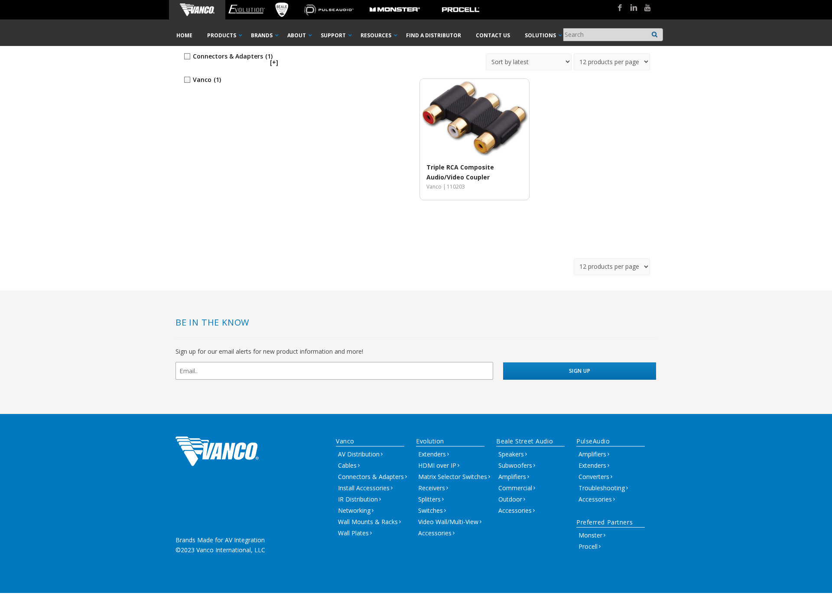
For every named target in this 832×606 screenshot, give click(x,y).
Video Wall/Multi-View (448, 522)
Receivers (431, 488)
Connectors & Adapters (371, 476)
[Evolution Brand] (246, 10)
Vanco (345, 441)
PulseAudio (593, 441)
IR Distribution (358, 499)
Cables (347, 465)
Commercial (515, 488)
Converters (593, 476)
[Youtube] (644, 8)
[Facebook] (617, 8)
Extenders (432, 454)
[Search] (655, 32)
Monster (590, 535)
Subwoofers (515, 465)
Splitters (429, 499)
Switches (430, 510)
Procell (588, 546)
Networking (354, 510)
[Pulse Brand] (329, 10)
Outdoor (510, 499)
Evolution (430, 441)
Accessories (435, 533)
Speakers (511, 454)
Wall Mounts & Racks (368, 522)
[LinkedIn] (630, 8)
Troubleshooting (601, 488)
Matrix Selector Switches (452, 476)
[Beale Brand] (281, 10)
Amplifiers (512, 476)
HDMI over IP (437, 465)
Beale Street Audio (524, 441)
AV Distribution (359, 454)
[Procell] (461, 10)
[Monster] (395, 10)
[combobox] (611, 34)
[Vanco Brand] (197, 10)
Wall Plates (353, 533)
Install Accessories (364, 488)
